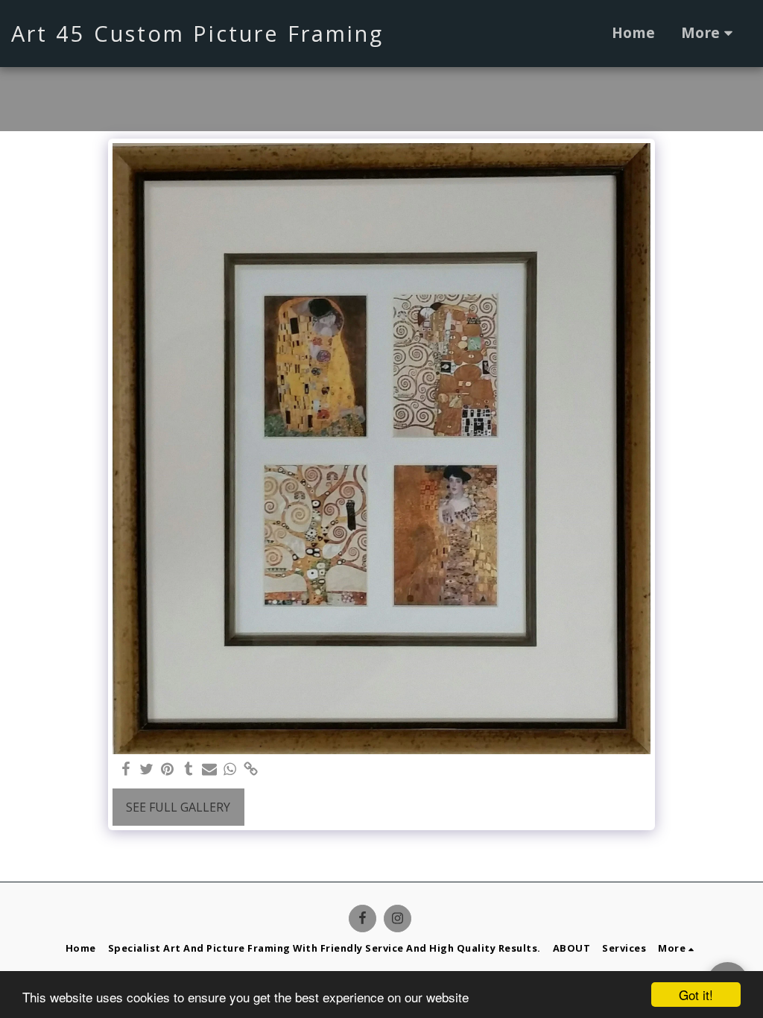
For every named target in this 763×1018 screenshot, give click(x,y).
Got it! (696, 994)
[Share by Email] (209, 769)
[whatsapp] (230, 769)
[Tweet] (146, 769)
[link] (251, 769)
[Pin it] (167, 769)
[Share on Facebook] (125, 769)
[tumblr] (188, 769)
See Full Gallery (178, 807)
